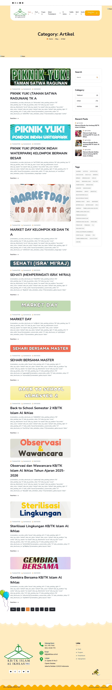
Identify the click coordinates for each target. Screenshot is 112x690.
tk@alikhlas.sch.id (51, 654)
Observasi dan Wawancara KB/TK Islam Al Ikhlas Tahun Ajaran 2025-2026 (37, 470)
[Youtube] (23, 671)
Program (43, 13)
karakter (78, 188)
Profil (36, 13)
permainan (87, 225)
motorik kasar (89, 205)
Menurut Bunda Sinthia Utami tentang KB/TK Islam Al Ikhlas (90, 154)
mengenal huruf (80, 201)
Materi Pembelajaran (52, 13)
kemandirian (79, 191)
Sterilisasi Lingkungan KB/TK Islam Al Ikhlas (39, 528)
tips (94, 235)
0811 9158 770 (50, 648)
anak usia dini (79, 174)
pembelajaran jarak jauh (82, 211)
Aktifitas (87, 106)
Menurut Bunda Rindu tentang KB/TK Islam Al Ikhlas (91, 144)
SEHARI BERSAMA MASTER (32, 360)
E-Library (65, 13)
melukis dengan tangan (82, 198)
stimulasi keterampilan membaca (84, 232)
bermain (78, 178)
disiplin (94, 178)
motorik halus (80, 205)
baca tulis (88, 174)
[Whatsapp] (19, 671)
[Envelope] (10, 671)
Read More (13, 118)
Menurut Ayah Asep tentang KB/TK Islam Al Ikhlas (91, 135)
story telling (79, 235)
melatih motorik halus (82, 195)
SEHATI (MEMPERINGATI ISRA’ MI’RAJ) (40, 275)
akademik (78, 171)
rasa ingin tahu (80, 228)
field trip (95, 181)
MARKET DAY (21, 319)
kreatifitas (93, 191)
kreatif (86, 191)
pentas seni (94, 221)
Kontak (82, 13)
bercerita (95, 174)
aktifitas (85, 171)
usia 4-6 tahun (93, 238)
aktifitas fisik (93, 171)
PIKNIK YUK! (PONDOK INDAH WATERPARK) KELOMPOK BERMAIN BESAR (38, 153)
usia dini (78, 242)
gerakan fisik (89, 185)
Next (52, 609)
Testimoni (87, 95)
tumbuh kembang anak (81, 238)
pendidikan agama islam (82, 218)
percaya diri (79, 225)
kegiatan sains (87, 188)
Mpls (97, 205)
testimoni (88, 235)
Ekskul (78, 181)
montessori (95, 201)
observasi (78, 208)
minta (88, 201)
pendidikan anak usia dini (82, 221)
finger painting (80, 185)
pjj (93, 225)
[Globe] (28, 671)
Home (29, 13)
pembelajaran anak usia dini (90, 208)
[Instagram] (15, 671)
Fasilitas (71, 13)
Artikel (87, 101)
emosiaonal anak (86, 181)
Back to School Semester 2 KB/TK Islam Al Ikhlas (36, 410)
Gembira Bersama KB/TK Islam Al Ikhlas (36, 580)
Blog (56, 39)
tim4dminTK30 (16, 89)
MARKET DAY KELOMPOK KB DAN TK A (39, 232)
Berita (77, 13)
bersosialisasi (86, 178)
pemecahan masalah (81, 215)
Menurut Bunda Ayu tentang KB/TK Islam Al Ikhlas (87, 126)
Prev (13, 609)
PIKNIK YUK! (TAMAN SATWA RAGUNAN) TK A (33, 96)
